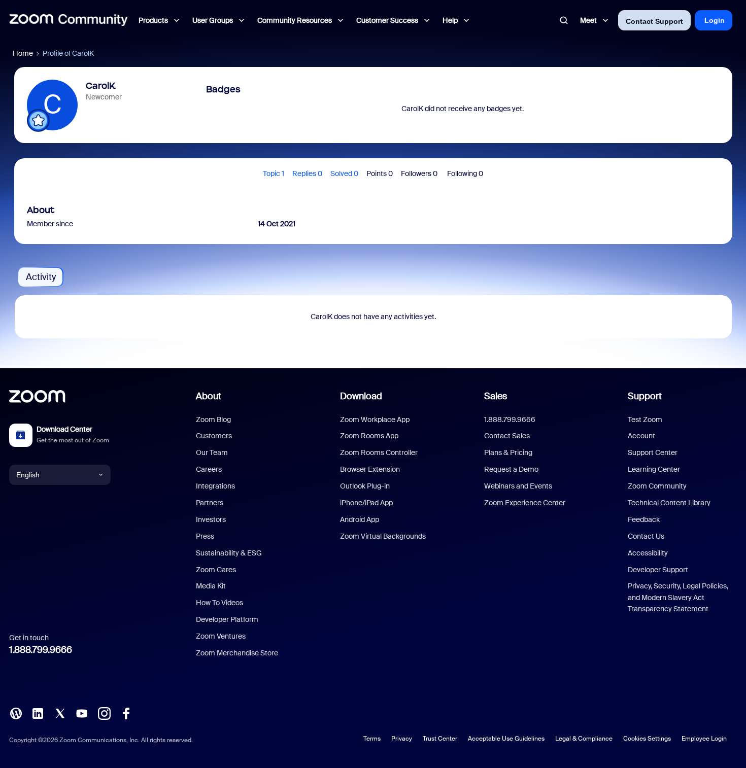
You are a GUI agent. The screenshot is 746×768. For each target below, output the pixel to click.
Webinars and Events (518, 486)
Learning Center (654, 469)
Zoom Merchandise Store (237, 652)
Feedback (644, 519)
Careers (209, 469)
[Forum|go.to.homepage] (68, 20)
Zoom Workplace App (375, 419)
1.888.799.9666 (40, 650)
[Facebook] (125, 712)
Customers (214, 435)
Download (361, 396)
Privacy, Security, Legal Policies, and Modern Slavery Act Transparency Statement (678, 597)
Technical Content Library (669, 502)
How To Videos (219, 602)
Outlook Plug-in (365, 486)
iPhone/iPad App (366, 502)
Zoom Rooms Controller (379, 452)
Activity (41, 277)
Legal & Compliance (584, 739)
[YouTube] (81, 712)
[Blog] (15, 712)
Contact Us (646, 536)
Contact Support (654, 21)
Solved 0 (344, 173)
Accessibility (648, 552)
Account (641, 435)
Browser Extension (370, 469)
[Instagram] (104, 712)
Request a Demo (511, 469)
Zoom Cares (216, 569)
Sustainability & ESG (229, 552)
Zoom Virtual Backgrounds (383, 536)
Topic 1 (273, 173)
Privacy (401, 739)
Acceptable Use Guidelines (506, 739)
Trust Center (440, 739)
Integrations (215, 486)
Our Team (212, 452)
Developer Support (658, 569)
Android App (359, 519)
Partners (209, 502)
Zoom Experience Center (524, 502)
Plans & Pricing (508, 452)
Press (205, 536)
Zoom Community (657, 486)
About (208, 396)
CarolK (100, 85)
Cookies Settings (647, 739)
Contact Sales (507, 435)
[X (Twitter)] (59, 712)
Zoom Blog (213, 419)
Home (23, 53)
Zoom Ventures (221, 636)
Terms (372, 739)
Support (645, 396)
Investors (211, 519)
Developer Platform (227, 619)
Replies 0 (307, 173)
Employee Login (704, 739)
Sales (495, 396)
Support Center (652, 452)
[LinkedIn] (37, 712)
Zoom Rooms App (369, 435)
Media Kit (211, 585)
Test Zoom (645, 419)
